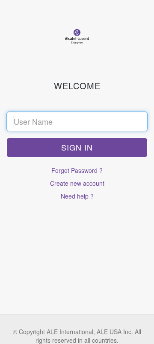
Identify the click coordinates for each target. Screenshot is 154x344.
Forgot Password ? (77, 170)
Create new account (77, 183)
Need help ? (77, 196)
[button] (77, 147)
